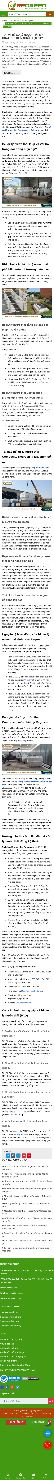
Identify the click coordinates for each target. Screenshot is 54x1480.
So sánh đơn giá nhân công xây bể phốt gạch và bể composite (27, 1190)
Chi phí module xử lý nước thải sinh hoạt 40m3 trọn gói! (27, 1242)
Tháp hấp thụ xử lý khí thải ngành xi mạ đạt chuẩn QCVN (26, 1197)
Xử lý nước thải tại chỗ (11, 1339)
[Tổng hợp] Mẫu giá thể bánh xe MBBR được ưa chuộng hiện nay (25, 1175)
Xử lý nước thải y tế (9, 1347)
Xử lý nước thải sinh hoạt (12, 1352)
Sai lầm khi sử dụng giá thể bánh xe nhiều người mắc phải (25, 1249)
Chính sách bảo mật (10, 1320)
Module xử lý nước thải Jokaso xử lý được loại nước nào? (26, 1212)
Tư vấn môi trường (8, 1360)
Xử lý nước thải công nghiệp (13, 1356)
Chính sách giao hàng (10, 1325)
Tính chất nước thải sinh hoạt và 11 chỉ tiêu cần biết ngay (25, 1168)
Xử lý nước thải (7, 1343)
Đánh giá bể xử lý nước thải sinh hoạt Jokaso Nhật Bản (26, 1205)
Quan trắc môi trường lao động (15, 1364)
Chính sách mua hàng (10, 1316)
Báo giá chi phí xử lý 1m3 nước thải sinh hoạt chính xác (27, 1234)
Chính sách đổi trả (9, 1312)
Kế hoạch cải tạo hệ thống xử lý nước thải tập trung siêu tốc (24, 1227)
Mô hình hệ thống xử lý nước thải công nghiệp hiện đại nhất (27, 1219)
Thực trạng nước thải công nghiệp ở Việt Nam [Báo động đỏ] (27, 1182)
